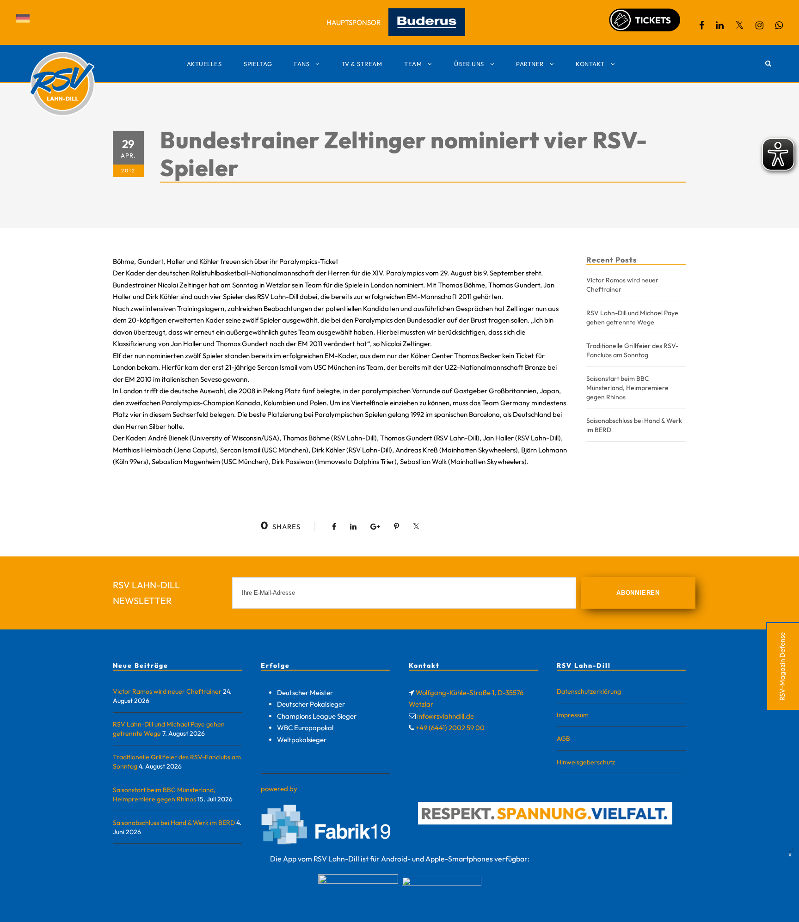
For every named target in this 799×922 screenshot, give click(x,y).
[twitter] (739, 25)
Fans (301, 63)
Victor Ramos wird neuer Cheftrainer (167, 691)
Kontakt (590, 63)
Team (413, 63)
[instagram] (759, 25)
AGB (563, 738)
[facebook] (701, 25)
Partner (530, 63)
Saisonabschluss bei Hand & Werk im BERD (174, 822)
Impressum (573, 715)
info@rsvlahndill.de (445, 716)
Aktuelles (204, 63)
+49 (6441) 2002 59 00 (450, 727)
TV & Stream (362, 63)
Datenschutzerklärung (589, 691)
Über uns (469, 63)
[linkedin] (720, 25)
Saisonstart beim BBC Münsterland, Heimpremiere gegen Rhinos (627, 387)
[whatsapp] (779, 25)
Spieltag (258, 63)
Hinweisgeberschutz (586, 762)
